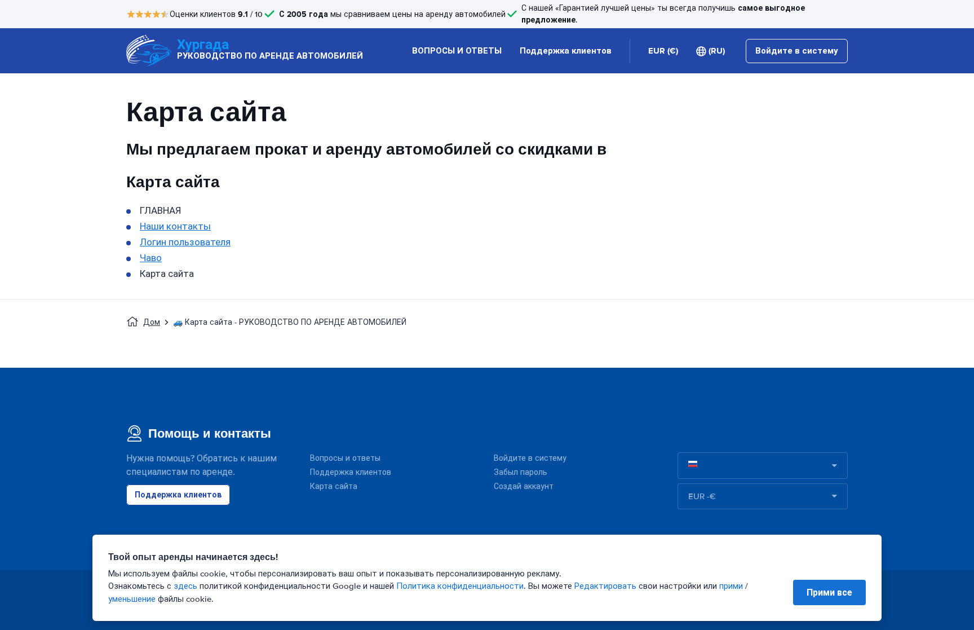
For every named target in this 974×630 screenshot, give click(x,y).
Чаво (151, 258)
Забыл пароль (520, 472)
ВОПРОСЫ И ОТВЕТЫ (457, 51)
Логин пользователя (185, 242)
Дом (151, 322)
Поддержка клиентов (566, 51)
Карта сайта (333, 486)
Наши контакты (175, 226)
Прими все (829, 592)
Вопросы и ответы (345, 458)
